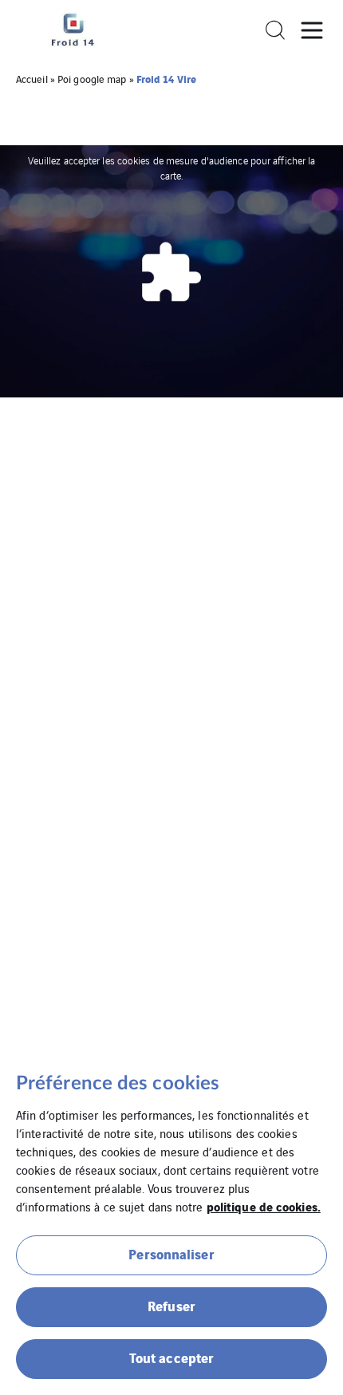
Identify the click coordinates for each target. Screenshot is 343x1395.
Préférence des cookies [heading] (117, 1083)
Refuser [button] (171, 1305)
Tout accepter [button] (171, 1357)
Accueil (32, 78)
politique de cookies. (264, 1206)
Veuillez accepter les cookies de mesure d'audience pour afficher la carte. (172, 167)
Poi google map (91, 78)
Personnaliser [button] (171, 1253)
